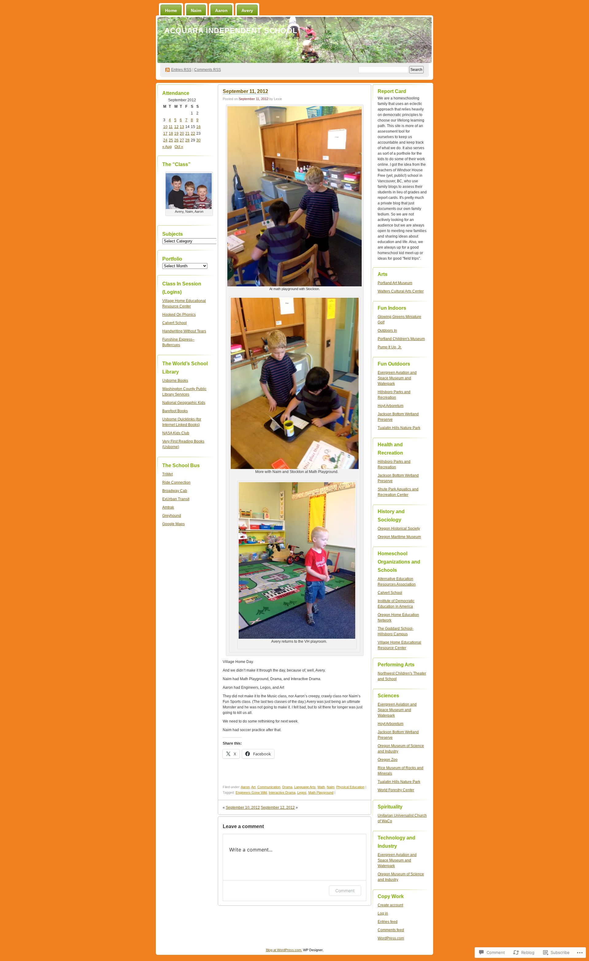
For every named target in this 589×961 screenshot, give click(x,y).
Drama (287, 787)
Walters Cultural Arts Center (401, 291)
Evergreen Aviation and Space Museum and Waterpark (397, 378)
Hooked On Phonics (179, 314)
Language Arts (305, 787)
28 (187, 140)
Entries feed (388, 922)
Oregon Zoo (388, 760)
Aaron (221, 10)
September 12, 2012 (278, 807)
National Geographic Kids (183, 403)
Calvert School (174, 323)
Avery (247, 10)
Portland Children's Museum (401, 339)
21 (187, 133)
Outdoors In (387, 330)
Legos (301, 792)
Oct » (179, 147)
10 (165, 127)
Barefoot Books (175, 411)
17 (165, 133)
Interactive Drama (282, 792)
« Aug (167, 147)
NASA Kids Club (175, 433)
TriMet (167, 474)
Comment (345, 890)
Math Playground (320, 792)
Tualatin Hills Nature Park (399, 428)
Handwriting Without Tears (184, 331)
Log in (383, 913)
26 (176, 140)
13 (182, 127)
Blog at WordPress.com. (284, 950)
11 (171, 127)
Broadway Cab (174, 491)
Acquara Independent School (231, 30)
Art (253, 787)
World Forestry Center (396, 790)
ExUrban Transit (175, 499)
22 (193, 133)
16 (198, 127)
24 (165, 140)
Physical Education (350, 787)
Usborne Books (175, 380)
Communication (268, 787)
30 (198, 140)
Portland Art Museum (395, 283)
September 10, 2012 (243, 807)
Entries (181, 70)
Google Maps (173, 524)
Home (171, 10)
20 (182, 133)
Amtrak (168, 507)
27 (182, 140)
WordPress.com (391, 938)
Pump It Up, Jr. (390, 347)
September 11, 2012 (245, 91)
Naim (196, 10)
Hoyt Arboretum (390, 406)
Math (321, 787)
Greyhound (171, 515)
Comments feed (391, 930)
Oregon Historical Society (399, 528)
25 (171, 140)
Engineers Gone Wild (251, 792)
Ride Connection (176, 482)
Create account (390, 905)
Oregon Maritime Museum (399, 537)
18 (171, 133)
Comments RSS (207, 70)
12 (176, 127)
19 (176, 133)
